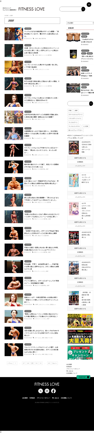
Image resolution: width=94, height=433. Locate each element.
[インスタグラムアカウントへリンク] (47, 392)
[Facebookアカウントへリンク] (53, 392)
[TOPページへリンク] (23, 9)
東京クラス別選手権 (39, 169)
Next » (54, 363)
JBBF (36, 38)
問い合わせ (69, 371)
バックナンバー (80, 166)
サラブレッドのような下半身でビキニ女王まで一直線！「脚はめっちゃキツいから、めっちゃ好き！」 (41, 150)
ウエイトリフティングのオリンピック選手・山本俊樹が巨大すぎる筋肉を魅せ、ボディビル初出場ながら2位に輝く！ (41, 349)
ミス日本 (85, 126)
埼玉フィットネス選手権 (45, 55)
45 (49, 363)
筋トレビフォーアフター (76, 130)
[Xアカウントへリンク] (40, 392)
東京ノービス (41, 119)
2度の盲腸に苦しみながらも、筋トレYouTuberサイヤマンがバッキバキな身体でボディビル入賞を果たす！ (41, 333)
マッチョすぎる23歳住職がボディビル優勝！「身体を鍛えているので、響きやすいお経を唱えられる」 (41, 33)
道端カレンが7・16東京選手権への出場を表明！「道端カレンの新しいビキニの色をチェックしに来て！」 (41, 299)
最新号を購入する (80, 158)
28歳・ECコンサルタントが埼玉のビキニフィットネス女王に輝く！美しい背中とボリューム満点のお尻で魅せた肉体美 (41, 50)
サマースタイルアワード (76, 114)
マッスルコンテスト (74, 126)
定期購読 (80, 162)
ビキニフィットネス (44, 69)
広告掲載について (71, 373)
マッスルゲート (38, 138)
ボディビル (38, 337)
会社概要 (69, 364)
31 (41, 363)
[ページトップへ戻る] (83, 378)
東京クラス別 (48, 337)
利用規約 (69, 366)
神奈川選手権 (42, 38)
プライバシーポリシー (73, 369)
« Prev (10, 363)
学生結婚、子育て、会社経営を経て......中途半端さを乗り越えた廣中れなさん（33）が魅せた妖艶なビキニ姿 (41, 266)
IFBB (70, 110)
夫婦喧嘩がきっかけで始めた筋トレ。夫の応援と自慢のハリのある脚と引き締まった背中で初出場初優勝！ (41, 133)
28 (28, 363)
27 (24, 363)
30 (36, 363)
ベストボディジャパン (75, 118)
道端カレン (53, 304)
